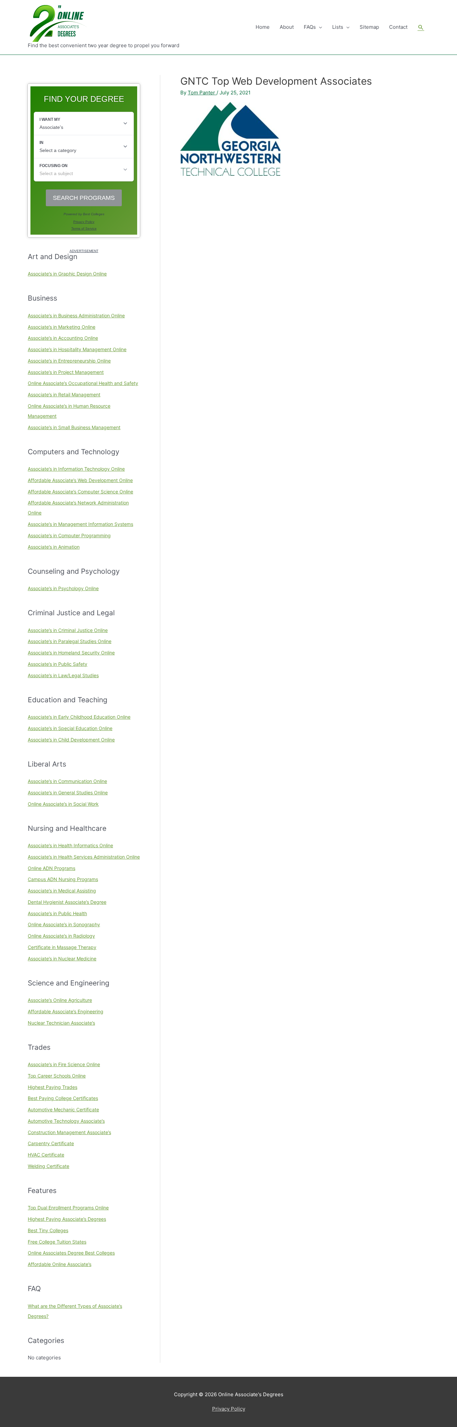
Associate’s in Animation (54, 547)
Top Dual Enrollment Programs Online (68, 1207)
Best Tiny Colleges (48, 1230)
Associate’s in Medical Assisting (62, 890)
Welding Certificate (48, 1166)
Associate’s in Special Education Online (70, 728)
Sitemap (369, 27)
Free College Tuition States (57, 1242)
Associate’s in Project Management (66, 372)
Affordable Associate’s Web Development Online (80, 480)
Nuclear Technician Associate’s (61, 1023)
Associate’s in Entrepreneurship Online (69, 361)
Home (263, 27)
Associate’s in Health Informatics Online (70, 845)
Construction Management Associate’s (69, 1132)
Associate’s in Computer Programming (69, 535)
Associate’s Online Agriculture (60, 1000)
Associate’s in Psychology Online (63, 588)
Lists (337, 27)
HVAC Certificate (46, 1155)
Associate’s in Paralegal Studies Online (69, 641)
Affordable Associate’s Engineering (65, 1011)
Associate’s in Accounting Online (63, 338)
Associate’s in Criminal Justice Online (68, 630)
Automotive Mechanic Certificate (63, 1109)
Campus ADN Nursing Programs (63, 879)
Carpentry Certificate (51, 1143)
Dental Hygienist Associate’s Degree (67, 902)
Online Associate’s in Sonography (64, 924)
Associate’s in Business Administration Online (76, 315)
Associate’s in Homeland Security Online (71, 652)
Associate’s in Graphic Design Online (67, 273)
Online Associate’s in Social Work (63, 804)
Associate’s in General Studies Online (68, 792)
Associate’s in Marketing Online (61, 327)
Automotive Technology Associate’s (66, 1121)
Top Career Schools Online (57, 1076)
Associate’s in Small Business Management (74, 427)
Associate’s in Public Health (57, 913)
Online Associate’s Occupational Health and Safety (83, 383)
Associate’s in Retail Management (64, 394)
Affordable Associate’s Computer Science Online (80, 491)
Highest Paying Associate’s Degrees (67, 1219)
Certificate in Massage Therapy (62, 947)
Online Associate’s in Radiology (61, 936)
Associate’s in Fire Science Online (64, 1064)
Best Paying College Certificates (63, 1098)
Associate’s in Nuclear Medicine (62, 958)
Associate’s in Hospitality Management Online (77, 349)
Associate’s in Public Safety (57, 664)
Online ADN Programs (51, 868)
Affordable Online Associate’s (59, 1264)
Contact (398, 27)
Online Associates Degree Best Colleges (71, 1253)
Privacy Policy (228, 1409)
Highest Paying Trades (52, 1087)
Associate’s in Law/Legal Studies (63, 675)
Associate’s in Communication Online (67, 781)
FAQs (310, 27)
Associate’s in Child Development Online (71, 739)
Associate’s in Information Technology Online (76, 469)
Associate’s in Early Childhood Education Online (79, 717)
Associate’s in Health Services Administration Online (84, 857)
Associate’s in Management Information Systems (80, 524)
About (287, 27)
